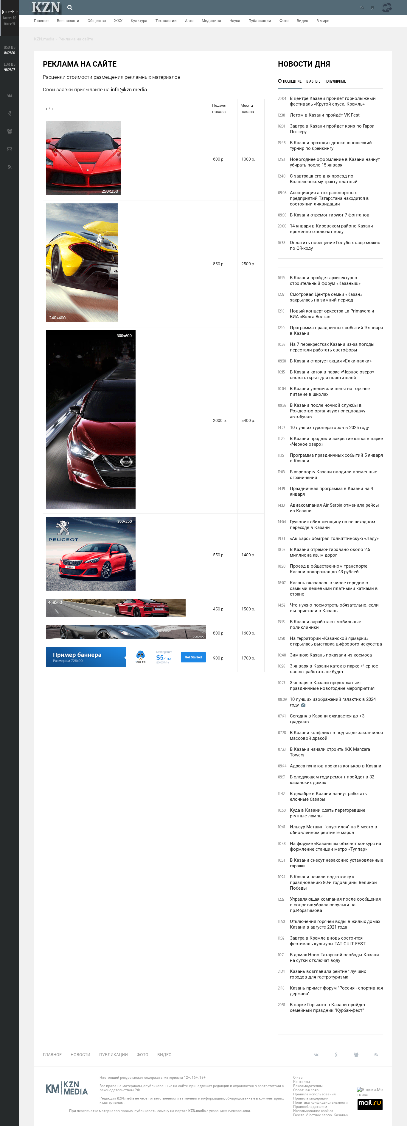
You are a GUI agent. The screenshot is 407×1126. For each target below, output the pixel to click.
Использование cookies (313, 1111)
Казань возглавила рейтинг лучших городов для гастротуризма (328, 974)
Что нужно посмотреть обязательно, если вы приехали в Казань (334, 607)
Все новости (68, 20)
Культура (139, 20)
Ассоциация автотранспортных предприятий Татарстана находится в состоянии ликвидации (329, 198)
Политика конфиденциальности (320, 1102)
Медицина (211, 20)
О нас (297, 1077)
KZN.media (125, 1098)
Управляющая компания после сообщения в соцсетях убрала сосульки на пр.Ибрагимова (335, 904)
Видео (302, 20)
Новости (80, 1054)
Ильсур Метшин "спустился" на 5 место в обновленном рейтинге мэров (333, 829)
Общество (97, 20)
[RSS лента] (362, 7)
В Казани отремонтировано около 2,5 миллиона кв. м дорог (330, 552)
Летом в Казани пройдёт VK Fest (325, 115)
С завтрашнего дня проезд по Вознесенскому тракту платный (324, 178)
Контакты (301, 1082)
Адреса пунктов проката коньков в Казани (335, 766)
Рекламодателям (308, 1086)
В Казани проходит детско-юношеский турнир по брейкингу (331, 145)
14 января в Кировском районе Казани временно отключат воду (331, 228)
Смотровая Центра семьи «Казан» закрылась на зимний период (326, 297)
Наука (234, 20)
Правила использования (314, 1094)
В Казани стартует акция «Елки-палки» (331, 361)
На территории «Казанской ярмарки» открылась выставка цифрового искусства (336, 641)
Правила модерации (310, 1098)
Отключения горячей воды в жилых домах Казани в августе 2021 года (335, 924)
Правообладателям (310, 1107)
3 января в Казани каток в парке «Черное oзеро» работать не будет (334, 668)
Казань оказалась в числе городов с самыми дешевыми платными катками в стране (334, 588)
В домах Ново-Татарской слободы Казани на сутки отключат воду (334, 957)
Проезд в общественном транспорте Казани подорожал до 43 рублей (328, 568)
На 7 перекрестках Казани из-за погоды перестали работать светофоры (332, 347)
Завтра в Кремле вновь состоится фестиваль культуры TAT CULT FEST (328, 940)
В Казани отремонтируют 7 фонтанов (329, 215)
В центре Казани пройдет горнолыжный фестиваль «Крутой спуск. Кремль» (333, 101)
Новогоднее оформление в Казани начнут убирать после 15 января (335, 162)
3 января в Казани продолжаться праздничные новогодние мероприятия (332, 685)
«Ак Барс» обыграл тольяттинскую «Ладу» (334, 538)
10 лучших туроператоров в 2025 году (329, 427)
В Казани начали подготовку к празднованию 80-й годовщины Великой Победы (333, 882)
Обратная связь (307, 1090)
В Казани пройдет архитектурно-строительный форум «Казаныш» (325, 280)
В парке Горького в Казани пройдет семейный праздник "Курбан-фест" (328, 1007)
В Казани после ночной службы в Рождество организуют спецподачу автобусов (327, 411)
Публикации (259, 20)
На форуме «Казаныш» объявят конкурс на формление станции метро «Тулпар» (335, 846)
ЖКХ (118, 20)
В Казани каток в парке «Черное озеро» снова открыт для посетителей (332, 374)
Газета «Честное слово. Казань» (320, 1115)
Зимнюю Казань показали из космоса (331, 655)
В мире (322, 20)
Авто (189, 20)
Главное (41, 20)
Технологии (166, 20)
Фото (283, 20)
